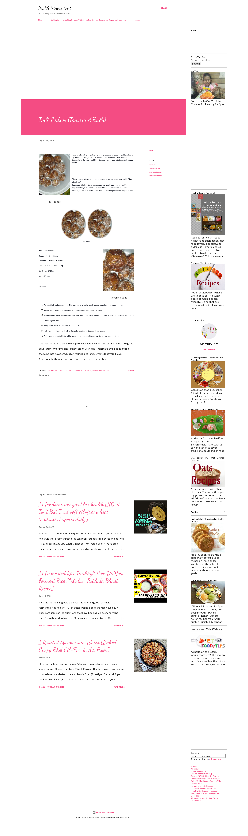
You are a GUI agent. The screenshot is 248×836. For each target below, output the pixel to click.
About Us (195, 768)
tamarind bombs (155, 172)
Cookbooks (196, 800)
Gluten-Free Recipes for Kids (203, 788)
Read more (119, 556)
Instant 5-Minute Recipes (202, 786)
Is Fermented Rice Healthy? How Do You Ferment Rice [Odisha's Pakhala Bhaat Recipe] (81, 581)
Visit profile (209, 349)
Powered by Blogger (105, 812)
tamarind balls (154, 168)
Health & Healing (198, 771)
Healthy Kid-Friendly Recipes (204, 791)
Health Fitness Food (54, 8)
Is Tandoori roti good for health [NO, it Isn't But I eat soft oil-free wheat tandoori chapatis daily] (79, 512)
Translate (216, 759)
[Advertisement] (98, 45)
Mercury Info (209, 344)
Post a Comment (55, 556)
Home (40, 20)
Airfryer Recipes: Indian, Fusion (204, 798)
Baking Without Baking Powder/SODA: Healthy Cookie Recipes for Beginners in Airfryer (88, 20)
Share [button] (151, 150)
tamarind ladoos (155, 175)
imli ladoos (153, 165)
